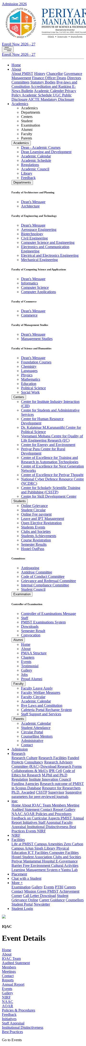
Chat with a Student (26, 878)
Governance (73, 74)
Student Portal (22, 904)
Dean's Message (33, 202)
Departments (22, 182)
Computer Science (35, 287)
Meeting (73, 805)
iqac (14, 801)
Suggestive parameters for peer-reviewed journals (46, 794)
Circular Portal (32, 732)
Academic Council (35, 169)
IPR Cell (55, 771)
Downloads (29, 626)
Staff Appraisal (50, 822)
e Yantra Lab (68, 870)
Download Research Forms (61, 766)
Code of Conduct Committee (42, 576)
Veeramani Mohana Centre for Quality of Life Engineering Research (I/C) (52, 438)
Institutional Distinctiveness (48, 827)
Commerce (29, 315)
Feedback (28, 178)
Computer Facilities (64, 853)
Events (26, 662)
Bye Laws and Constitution (41, 705)
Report (58, 809)
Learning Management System (35, 870)
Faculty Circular (33, 697)
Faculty (18, 683)
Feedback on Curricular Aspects (36, 818)
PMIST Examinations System (43, 622)
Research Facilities (52, 758)
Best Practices (12, 1032)
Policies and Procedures (53, 814)
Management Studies (37, 339)
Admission (19, 749)
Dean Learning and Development (46, 152)
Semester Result (33, 631)
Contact (27, 745)
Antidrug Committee (36, 572)
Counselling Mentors (37, 736)
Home (16, 65)
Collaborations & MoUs (29, 771)
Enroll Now (18, 44)
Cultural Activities (64, 865)
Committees (20, 82)
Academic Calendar (36, 156)
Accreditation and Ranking (51, 86)
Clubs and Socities (67, 857)
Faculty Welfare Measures (40, 692)
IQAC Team (42, 805)
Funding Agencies (25, 784)
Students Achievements (38, 536)
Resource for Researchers (61, 788)
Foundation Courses (36, 362)
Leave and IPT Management (42, 519)
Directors (74, 78)
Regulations (30, 165)
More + (17, 883)
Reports (8, 980)
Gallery (26, 670)
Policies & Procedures (18, 1010)
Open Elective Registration (41, 523)
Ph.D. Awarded (23, 792)
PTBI (59, 887)
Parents (18, 719)
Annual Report (13, 984)
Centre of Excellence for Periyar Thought (52, 475)
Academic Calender (49, 91)
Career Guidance (52, 900)
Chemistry (29, 366)
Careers (70, 887)
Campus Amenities (49, 844)
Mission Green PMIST (41, 891)
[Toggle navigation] (8, 49)
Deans (61, 78)
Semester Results (34, 544)
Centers (18, 397)
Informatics (29, 283)
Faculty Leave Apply (37, 688)
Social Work (30, 392)
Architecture (30, 206)
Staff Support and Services (41, 714)
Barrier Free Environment (31, 865)
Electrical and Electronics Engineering (50, 255)
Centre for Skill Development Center (48, 496)
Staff (24, 618)
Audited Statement (25, 809)
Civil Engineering (34, 238)
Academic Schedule (37, 95)
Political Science (33, 388)
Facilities (18, 840)
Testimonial (29, 666)
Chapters (27, 657)
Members (59, 805)
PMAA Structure (34, 653)
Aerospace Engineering (38, 230)
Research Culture (24, 758)
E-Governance (67, 861)
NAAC (17, 814)
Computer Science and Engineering (48, 242)
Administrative (32, 741)
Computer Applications (38, 292)
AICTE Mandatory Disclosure (51, 99)
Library (26, 173)
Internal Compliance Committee (45, 585)
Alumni (18, 640)
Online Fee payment (36, 514)
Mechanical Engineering (39, 260)
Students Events (33, 527)
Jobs (24, 675)
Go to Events (12, 1040)
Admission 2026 (14, 4)
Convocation (30, 635)
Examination (22, 594)
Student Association (37, 857)
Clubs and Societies (36, 531)
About (16, 69)
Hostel (16, 857)
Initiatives (30, 822)
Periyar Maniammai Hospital (33, 861)
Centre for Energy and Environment (48, 445)
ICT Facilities (38, 853)
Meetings (9, 971)
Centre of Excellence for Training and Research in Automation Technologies (49, 460)
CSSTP (41, 792)
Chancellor (54, 74)
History (39, 74)
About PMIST (22, 74)
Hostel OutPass (32, 549)
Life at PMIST (22, 844)
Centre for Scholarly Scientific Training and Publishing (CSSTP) (50, 490)
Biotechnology (32, 234)
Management (21, 78)
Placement (19, 874)
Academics (19, 104)
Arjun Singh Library (40, 848)
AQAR (29, 814)
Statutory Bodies (42, 82)
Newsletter (42, 904)
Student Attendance (35, 728)
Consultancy (33, 762)
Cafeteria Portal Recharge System (46, 710)
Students (19, 501)
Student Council (33, 589)
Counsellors (75, 900)
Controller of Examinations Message (48, 614)
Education (28, 384)
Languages (29, 371)
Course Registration (36, 540)
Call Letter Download (39, 896)
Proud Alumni (31, 679)
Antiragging (30, 568)
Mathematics (30, 379)
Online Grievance (34, 506)
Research (18, 753)
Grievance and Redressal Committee (48, 581)
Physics (26, 375)
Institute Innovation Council (50, 779)
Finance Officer (44, 78)
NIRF (41, 831)
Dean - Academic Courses (40, 147)
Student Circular (33, 510)
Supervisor (56, 792)
